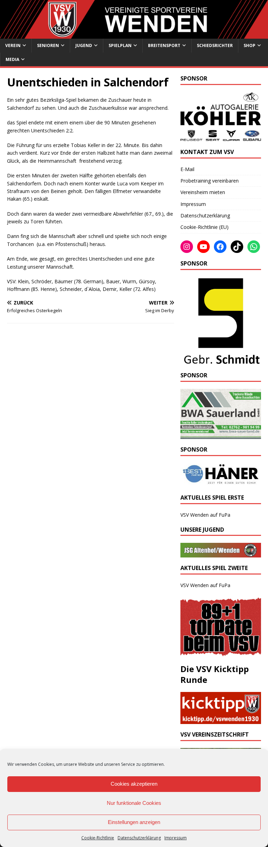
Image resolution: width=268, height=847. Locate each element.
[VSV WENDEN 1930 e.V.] (134, 34)
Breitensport (164, 45)
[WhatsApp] (253, 246)
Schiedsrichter (215, 45)
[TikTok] (237, 246)
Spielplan (120, 45)
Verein (13, 45)
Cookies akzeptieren (134, 784)
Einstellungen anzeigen (134, 822)
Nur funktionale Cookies (134, 803)
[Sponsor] (220, 360)
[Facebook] (220, 246)
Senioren (48, 45)
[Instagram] (186, 246)
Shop (249, 45)
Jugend (83, 45)
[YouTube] (203, 246)
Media (12, 59)
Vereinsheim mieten (202, 192)
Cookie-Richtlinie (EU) (204, 227)
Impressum (175, 838)
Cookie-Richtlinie (97, 838)
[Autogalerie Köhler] (220, 137)
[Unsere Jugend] (220, 553)
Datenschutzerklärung (139, 838)
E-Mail (187, 169)
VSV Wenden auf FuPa (205, 514)
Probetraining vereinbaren (209, 180)
